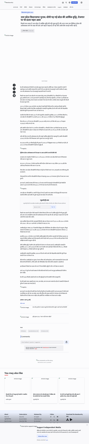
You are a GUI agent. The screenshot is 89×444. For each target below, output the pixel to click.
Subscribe (74, 2)
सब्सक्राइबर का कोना (51, 7)
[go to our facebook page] (51, 417)
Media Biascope (38, 419)
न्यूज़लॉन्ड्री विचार (7, 419)
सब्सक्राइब (65, 7)
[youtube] (57, 417)
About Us (6, 417)
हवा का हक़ (15, 7)
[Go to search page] (66, 2)
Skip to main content (11, 11)
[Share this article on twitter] (14, 88)
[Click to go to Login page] (81, 2)
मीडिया (44, 7)
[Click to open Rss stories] (54, 420)
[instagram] (51, 420)
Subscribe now (42, 436)
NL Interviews (37, 421)
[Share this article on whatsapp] (14, 92)
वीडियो (25, 7)
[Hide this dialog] (87, 425)
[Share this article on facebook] (14, 85)
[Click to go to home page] (10, 2)
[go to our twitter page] (54, 417)
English (59, 7)
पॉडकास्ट (30, 7)
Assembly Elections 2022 (33, 331)
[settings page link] (69, 2)
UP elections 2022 (44, 331)
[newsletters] (63, 2)
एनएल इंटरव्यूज (37, 7)
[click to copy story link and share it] (14, 95)
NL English (36, 417)
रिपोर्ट (21, 7)
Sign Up (53, 207)
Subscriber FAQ (22, 421)
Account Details (23, 419)
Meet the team (7, 421)
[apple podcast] (57, 420)
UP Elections (23, 331)
